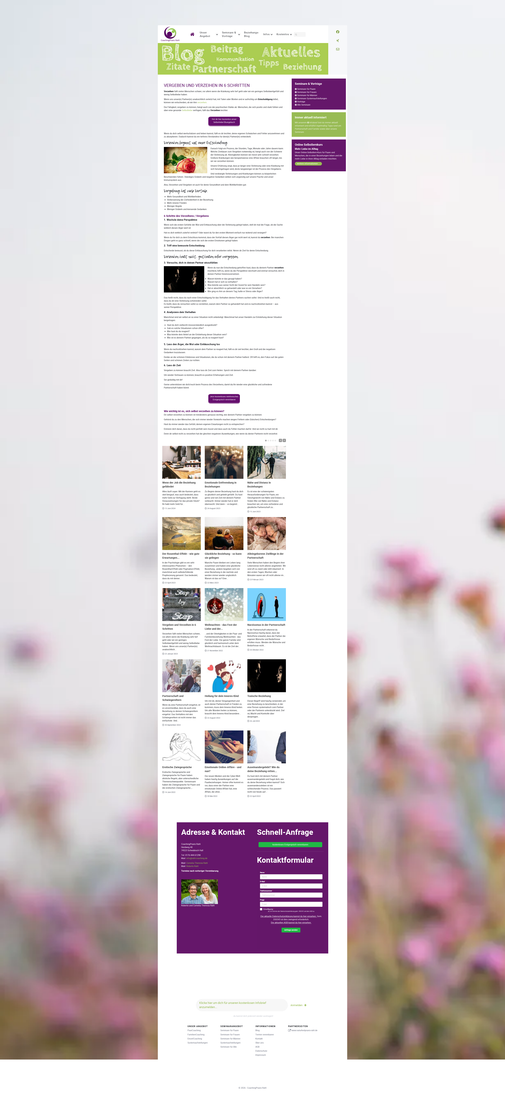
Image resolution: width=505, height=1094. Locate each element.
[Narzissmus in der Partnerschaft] (266, 604)
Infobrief (314, 122)
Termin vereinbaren (264, 1034)
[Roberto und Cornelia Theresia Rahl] (199, 891)
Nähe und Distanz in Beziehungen (259, 485)
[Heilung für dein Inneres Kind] (224, 675)
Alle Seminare (303, 104)
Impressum (260, 1055)
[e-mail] (337, 49)
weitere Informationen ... (308, 163)
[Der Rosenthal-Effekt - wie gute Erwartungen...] (181, 533)
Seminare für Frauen (307, 92)
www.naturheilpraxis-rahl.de (304, 1030)
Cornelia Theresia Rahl (197, 863)
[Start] (193, 34)
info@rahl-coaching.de (196, 858)
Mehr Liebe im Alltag (306, 149)
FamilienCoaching (196, 1034)
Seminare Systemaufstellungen (312, 98)
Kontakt (259, 1038)
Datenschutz (261, 1050)
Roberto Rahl (192, 866)
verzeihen (202, 102)
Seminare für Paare (306, 89)
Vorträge (301, 101)
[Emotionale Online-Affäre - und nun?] (224, 746)
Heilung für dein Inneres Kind (222, 696)
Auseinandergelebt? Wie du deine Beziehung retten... (263, 769)
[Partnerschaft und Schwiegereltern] (181, 675)
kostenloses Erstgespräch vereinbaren (290, 844)
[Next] (284, 440)
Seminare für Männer (307, 95)
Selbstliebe (187, 110)
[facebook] (338, 32)
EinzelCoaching (195, 1038)
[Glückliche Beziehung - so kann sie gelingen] (224, 533)
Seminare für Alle (228, 1046)
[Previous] (280, 440)
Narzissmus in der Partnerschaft (266, 625)
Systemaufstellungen (198, 1042)
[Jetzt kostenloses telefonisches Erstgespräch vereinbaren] (224, 402)
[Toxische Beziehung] (266, 675)
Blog (257, 1030)
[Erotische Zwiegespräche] (181, 746)
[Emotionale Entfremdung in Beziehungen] (224, 462)
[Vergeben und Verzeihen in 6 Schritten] (181, 604)
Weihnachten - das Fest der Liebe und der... (221, 627)
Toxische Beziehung (259, 696)
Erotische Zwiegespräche (177, 767)
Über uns (259, 1042)
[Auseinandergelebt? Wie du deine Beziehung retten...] (266, 746)
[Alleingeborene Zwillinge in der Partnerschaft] (266, 533)
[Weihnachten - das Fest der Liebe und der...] (224, 604)
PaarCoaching (194, 1030)
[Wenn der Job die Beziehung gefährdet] (181, 462)
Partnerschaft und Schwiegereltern (172, 698)
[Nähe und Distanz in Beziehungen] (266, 462)
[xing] (338, 40)
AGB (257, 1046)
